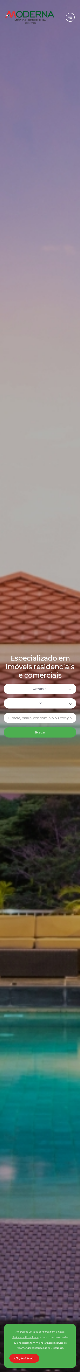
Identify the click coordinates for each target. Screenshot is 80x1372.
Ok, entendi (24, 1358)
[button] (40, 689)
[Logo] (33, 17)
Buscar (40, 732)
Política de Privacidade (25, 1337)
